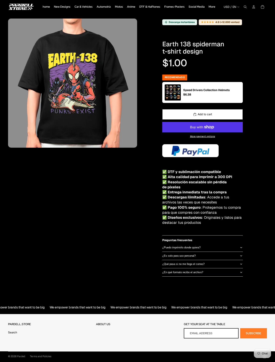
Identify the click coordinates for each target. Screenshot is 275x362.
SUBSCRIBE (253, 333)
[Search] (245, 6)
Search (12, 332)
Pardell (21, 356)
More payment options (202, 136)
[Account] (253, 6)
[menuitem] (212, 7)
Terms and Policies (40, 356)
